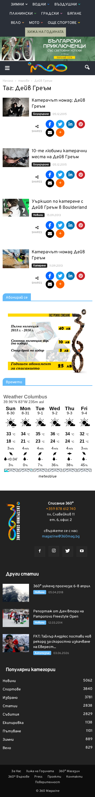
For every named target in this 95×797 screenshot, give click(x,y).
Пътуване (12, 731)
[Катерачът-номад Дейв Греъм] (16, 258)
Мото (34, 23)
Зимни (17, 4)
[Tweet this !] (60, 124)
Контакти (74, 777)
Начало (8, 81)
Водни (39, 4)
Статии (10, 706)
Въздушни (65, 4)
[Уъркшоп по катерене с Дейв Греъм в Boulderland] (16, 208)
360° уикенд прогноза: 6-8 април (61, 586)
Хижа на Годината (45, 32)
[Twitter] (68, 551)
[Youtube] (82, 551)
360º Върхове (18, 777)
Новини (38, 215)
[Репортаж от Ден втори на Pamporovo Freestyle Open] (16, 618)
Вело (16, 23)
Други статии (22, 574)
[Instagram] (54, 551)
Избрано (10, 698)
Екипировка (13, 723)
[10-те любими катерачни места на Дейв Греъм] (16, 157)
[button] (87, 68)
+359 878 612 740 (61, 509)
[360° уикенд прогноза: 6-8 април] (16, 593)
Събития (11, 714)
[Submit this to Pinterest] (81, 124)
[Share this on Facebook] (50, 124)
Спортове (12, 689)
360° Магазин (69, 771)
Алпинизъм (42, 653)
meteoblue (48, 476)
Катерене (39, 265)
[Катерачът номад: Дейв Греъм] (16, 107)
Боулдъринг (41, 114)
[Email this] (50, 132)
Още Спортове (62, 23)
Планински (21, 14)
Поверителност (47, 782)
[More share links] (60, 132)
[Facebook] (40, 551)
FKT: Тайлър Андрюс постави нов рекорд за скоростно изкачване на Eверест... (62, 641)
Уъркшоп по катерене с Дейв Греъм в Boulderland (59, 205)
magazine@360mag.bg (61, 536)
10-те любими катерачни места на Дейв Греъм (59, 154)
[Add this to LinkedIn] (70, 124)
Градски (50, 14)
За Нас (16, 771)
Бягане (74, 14)
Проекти (54, 777)
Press (38, 777)
